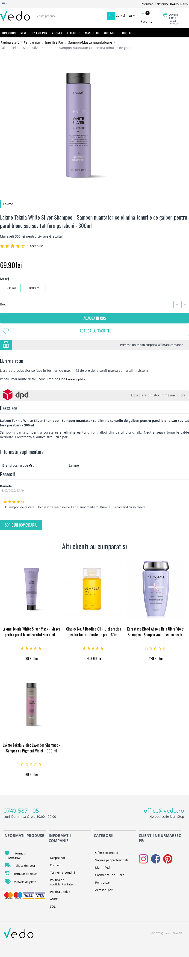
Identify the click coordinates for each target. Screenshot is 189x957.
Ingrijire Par (54, 42)
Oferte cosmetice (106, 853)
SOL (53, 906)
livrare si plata (75, 379)
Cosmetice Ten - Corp (109, 875)
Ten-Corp (73, 32)
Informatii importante (15, 855)
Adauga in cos (94, 318)
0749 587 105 (21, 810)
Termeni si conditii (62, 872)
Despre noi (57, 858)
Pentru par (32, 42)
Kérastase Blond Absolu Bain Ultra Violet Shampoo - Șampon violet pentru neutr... (156, 631)
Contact (55, 865)
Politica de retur (24, 865)
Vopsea (57, 32)
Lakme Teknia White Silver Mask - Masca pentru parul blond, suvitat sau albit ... (31, 631)
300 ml (10, 288)
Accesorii (110, 32)
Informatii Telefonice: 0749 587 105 (164, 4)
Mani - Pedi (102, 867)
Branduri (9, 32)
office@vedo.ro (164, 810)
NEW (23, 32)
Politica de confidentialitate (61, 882)
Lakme (8, 204)
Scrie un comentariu (21, 525)
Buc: (3, 304)
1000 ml (34, 288)
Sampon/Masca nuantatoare (90, 42)
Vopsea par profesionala (111, 860)
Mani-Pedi (92, 32)
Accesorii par (103, 890)
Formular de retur (24, 874)
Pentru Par (39, 32)
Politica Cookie (60, 892)
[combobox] (71, 16)
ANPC (54, 899)
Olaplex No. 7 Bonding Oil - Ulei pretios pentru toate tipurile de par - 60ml (93, 631)
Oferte (127, 32)
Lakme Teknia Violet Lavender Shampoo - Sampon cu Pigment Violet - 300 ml (31, 748)
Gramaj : (5, 278)
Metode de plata (24, 882)
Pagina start (9, 42)
